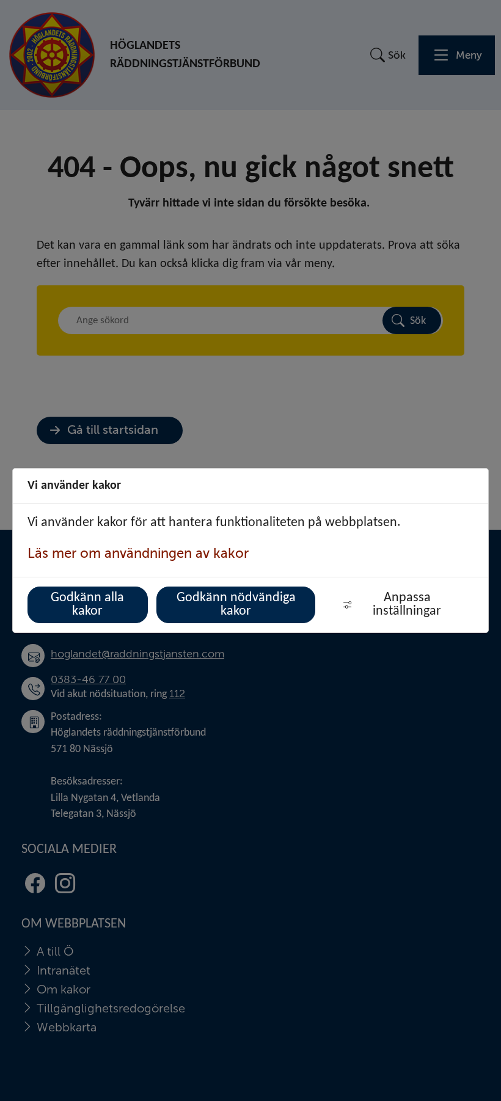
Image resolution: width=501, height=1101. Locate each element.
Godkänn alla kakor (87, 604)
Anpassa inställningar (407, 604)
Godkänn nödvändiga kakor (236, 604)
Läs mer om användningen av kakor (138, 553)
